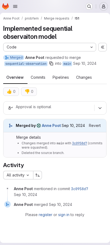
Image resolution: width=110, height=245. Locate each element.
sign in (63, 214)
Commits (38, 77)
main (67, 64)
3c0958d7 (79, 143)
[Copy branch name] (51, 63)
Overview (14, 77)
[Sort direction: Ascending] (37, 175)
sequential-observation (25, 64)
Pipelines (61, 77)
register (45, 214)
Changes (84, 77)
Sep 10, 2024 (84, 63)
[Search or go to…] (89, 6)
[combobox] (18, 175)
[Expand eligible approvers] (100, 108)
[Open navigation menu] (15, 6)
